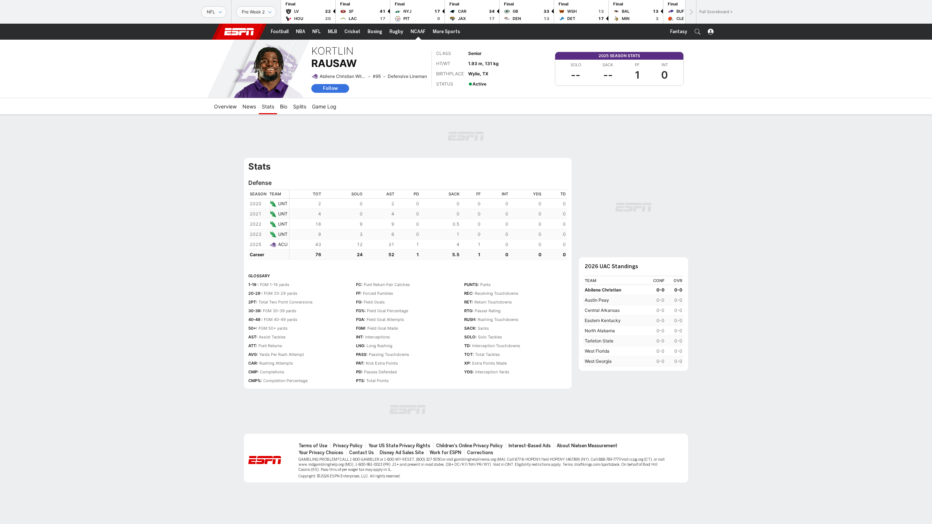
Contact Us (361, 452)
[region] (428, 225)
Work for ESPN (445, 452)
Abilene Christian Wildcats (346, 76)
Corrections (480, 452)
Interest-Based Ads (530, 445)
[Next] (690, 12)
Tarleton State (599, 341)
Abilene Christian (603, 290)
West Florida (597, 351)
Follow (330, 88)
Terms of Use (313, 445)
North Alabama (600, 330)
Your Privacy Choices (321, 452)
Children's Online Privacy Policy (469, 445)
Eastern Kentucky (603, 320)
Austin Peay (597, 300)
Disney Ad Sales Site (402, 452)
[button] (697, 32)
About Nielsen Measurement (587, 445)
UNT (283, 203)
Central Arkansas (602, 310)
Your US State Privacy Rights (399, 445)
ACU (283, 244)
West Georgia (598, 361)
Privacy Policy (348, 445)
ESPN (239, 32)
